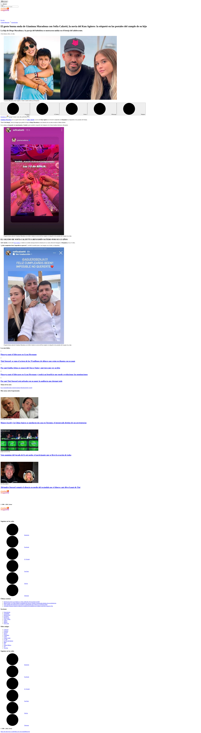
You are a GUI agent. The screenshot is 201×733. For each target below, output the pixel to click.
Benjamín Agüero (11, 387)
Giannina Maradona (21, 387)
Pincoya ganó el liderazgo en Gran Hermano (19, 354)
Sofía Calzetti (29, 387)
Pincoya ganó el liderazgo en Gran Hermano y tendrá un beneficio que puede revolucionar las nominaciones (44, 374)
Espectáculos (14, 22)
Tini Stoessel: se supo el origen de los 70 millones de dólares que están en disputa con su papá (38, 361)
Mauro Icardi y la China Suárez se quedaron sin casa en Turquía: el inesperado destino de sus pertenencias (44, 423)
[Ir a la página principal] (12, 19)
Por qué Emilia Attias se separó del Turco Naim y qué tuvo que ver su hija (30, 368)
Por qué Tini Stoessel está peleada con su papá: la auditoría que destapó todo (31, 381)
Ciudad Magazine (5, 22)
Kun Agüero (17, 242)
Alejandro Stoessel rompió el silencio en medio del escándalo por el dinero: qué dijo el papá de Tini (40, 487)
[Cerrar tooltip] (28, 116)
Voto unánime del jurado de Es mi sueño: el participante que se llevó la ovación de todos (36, 455)
